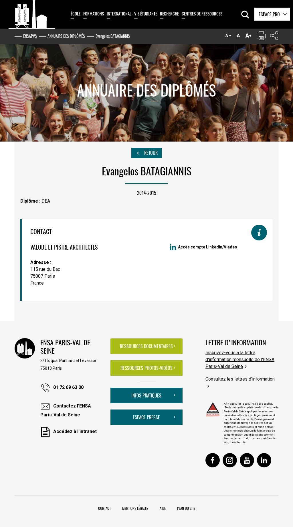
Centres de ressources (202, 13)
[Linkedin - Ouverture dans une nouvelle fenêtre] (264, 460)
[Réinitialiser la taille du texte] (238, 36)
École (75, 13)
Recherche (169, 13)
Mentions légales (135, 508)
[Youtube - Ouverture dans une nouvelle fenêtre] (247, 460)
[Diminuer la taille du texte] (228, 36)
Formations (93, 13)
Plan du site (186, 508)
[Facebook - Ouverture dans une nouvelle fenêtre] (212, 460)
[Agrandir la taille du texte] (248, 36)
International (119, 13)
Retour (150, 152)
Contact (104, 508)
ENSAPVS (30, 36)
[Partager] (274, 36)
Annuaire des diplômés (66, 36)
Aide (163, 508)
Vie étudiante (145, 13)
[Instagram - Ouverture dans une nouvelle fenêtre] (230, 460)
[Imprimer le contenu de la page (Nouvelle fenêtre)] (261, 36)
